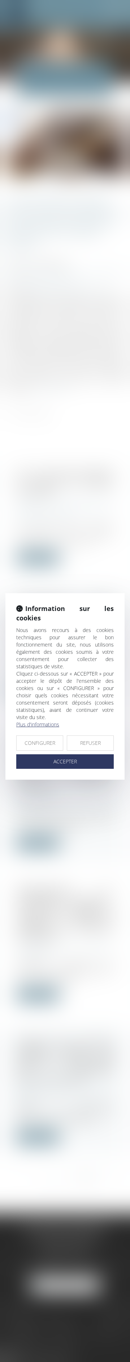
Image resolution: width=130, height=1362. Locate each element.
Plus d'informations (37, 724)
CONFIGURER (40, 742)
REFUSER (90, 742)
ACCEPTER (65, 761)
